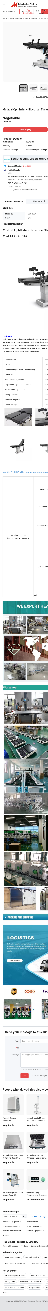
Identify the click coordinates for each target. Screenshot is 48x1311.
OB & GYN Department (35, 1226)
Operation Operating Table (30, 1281)
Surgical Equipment (12, 1257)
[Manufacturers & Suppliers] (24, 4)
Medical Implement (31, 18)
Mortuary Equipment (34, 1231)
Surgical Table (34, 1287)
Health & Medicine (16, 18)
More (5, 1292)
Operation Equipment (11, 1221)
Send (24, 1075)
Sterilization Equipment (12, 1231)
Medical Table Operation (14, 1287)
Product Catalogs (38, 1216)
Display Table (10, 1281)
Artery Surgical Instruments (15, 1263)
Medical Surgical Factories (15, 1275)
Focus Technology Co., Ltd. (32, 1301)
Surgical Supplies (32, 1257)
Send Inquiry (25, 129)
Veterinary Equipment (11, 1226)
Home (5, 18)
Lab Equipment (32, 1221)
